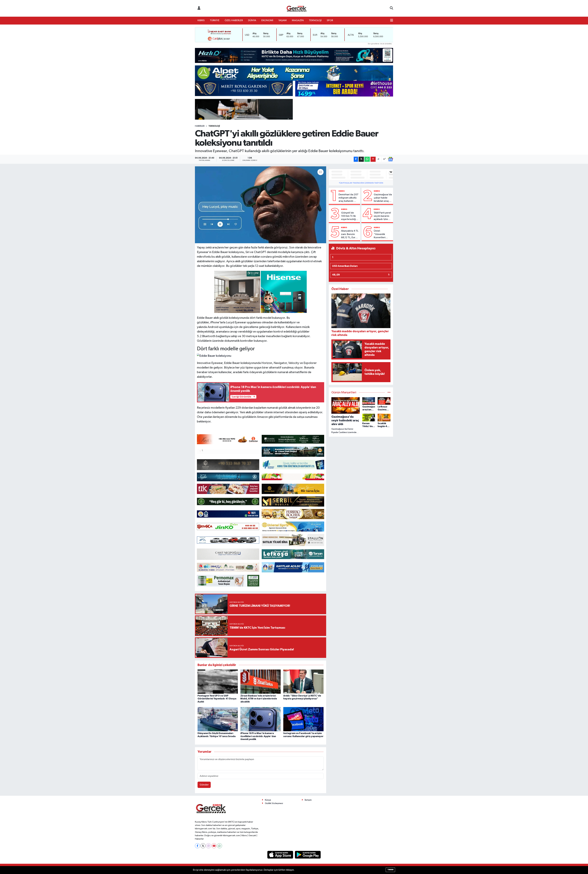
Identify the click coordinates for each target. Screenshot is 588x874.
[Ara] (391, 8)
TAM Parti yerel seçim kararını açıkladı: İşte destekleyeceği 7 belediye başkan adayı (383, 216)
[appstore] (280, 854)
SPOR (330, 20)
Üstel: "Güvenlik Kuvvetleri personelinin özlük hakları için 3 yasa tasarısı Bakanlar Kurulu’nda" (381, 234)
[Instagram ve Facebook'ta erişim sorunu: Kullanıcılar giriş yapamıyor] (303, 719)
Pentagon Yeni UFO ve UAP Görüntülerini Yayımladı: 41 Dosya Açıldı (217, 698)
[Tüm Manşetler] (389, 392)
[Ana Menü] (391, 21)
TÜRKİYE (214, 20)
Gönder (204, 784)
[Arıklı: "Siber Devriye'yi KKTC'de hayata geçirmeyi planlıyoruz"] (303, 681)
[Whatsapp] (219, 845)
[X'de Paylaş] (361, 159)
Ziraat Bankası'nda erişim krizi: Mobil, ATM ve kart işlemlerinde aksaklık (258, 698)
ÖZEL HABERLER (234, 20)
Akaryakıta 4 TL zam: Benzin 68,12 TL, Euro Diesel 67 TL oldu (349, 234)
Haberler (200, 126)
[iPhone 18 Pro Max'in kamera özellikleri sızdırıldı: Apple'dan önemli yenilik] (260, 719)
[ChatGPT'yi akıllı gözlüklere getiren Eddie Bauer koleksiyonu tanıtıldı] (260, 204)
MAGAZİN (298, 20)
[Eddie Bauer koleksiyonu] (214, 355)
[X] (202, 845)
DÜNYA (252, 20)
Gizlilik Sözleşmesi (274, 803)
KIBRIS (201, 20)
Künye (268, 800)
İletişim (308, 800)
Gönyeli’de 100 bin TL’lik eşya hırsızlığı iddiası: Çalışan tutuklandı (349, 216)
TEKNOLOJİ (315, 20)
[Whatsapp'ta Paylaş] (367, 159)
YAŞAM (282, 20)
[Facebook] (197, 845)
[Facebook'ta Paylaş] (356, 159)
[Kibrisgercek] (296, 8)
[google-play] (307, 854)
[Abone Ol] (390, 159)
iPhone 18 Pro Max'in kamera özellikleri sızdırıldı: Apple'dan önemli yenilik (258, 736)
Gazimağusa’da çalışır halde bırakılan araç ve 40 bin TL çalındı (383, 198)
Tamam (390, 869)
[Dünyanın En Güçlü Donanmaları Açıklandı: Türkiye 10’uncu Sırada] (218, 719)
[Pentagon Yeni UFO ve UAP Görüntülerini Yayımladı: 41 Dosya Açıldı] (218, 681)
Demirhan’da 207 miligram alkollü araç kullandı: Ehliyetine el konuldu (348, 198)
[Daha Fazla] (373, 159)
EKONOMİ (267, 20)
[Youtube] (214, 845)
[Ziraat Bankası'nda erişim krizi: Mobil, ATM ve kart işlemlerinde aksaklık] (260, 681)
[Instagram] (208, 845)
